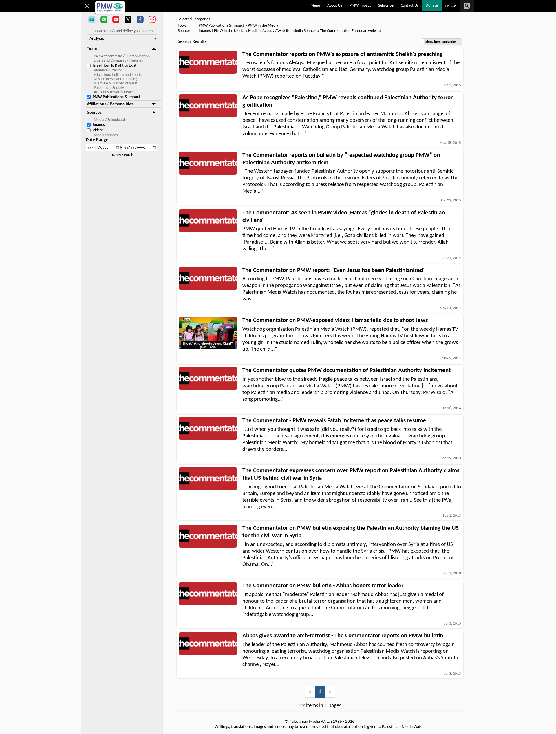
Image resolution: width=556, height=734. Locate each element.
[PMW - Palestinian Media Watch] (110, 7)
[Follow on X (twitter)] (128, 20)
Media (253, 31)
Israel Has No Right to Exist (114, 65)
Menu (315, 5)
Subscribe (386, 5)
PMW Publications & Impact (116, 97)
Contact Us (409, 5)
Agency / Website (276, 31)
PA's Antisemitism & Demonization (122, 56)
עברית (450, 6)
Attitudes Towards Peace (114, 92)
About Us (334, 5)
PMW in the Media (263, 25)
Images (99, 125)
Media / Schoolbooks (110, 120)
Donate (432, 5)
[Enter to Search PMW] (467, 6)
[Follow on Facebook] (140, 20)
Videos (98, 130)
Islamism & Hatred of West (115, 83)
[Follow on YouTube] (115, 20)
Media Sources (106, 135)
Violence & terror (108, 70)
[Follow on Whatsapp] (103, 20)
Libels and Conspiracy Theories (118, 60)
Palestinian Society (109, 88)
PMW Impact (360, 5)
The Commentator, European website (350, 31)
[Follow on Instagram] (152, 20)
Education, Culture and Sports (118, 75)
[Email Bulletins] (91, 20)
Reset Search (122, 155)
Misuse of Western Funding (115, 79)
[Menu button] (87, 6)
